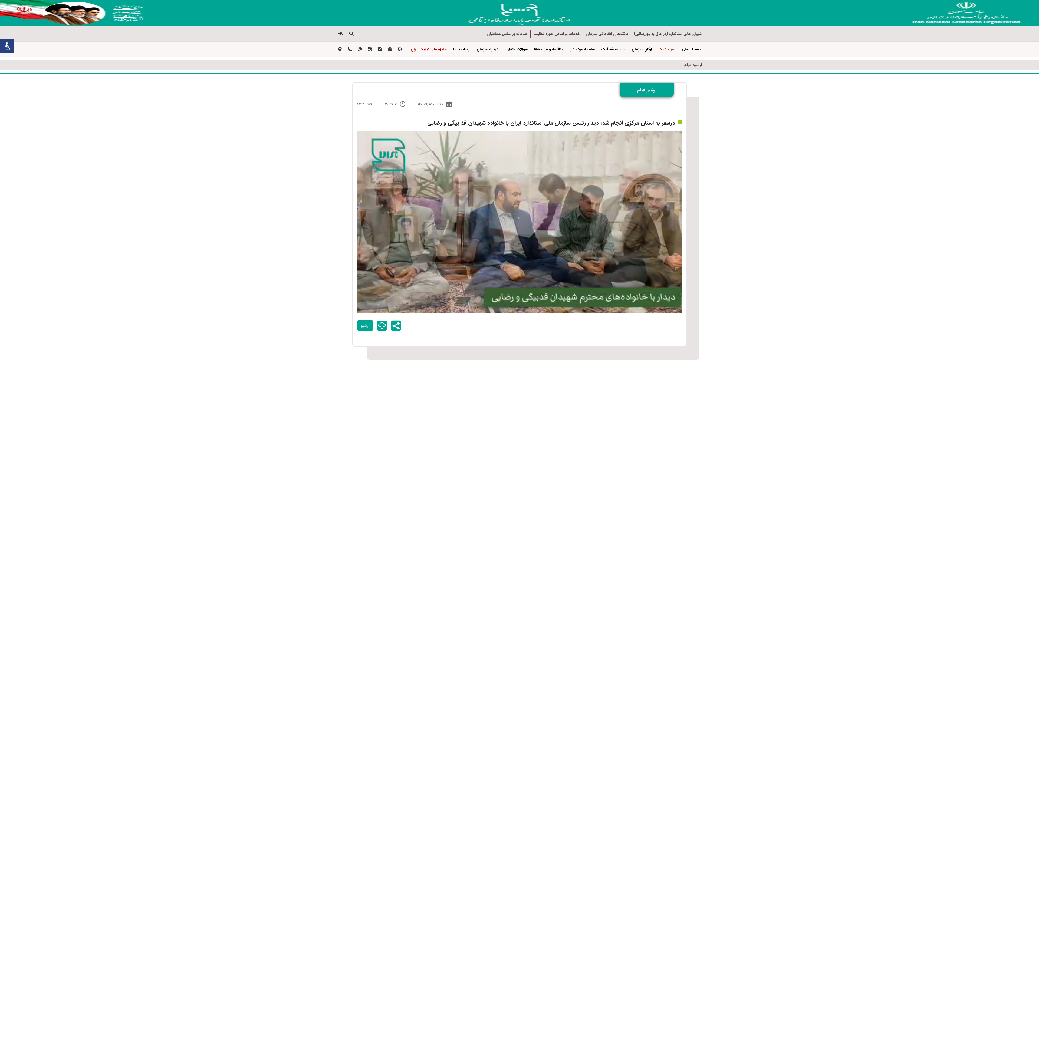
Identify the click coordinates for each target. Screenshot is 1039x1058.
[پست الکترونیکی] (359, 49)
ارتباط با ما (461, 49)
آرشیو (365, 326)
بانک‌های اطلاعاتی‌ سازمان (607, 34)
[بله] (379, 49)
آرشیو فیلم (693, 64)
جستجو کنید (351, 34)
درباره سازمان (487, 49)
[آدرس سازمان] (339, 49)
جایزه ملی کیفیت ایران (429, 49)
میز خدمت (666, 49)
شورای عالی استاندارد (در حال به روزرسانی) (668, 34)
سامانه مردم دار (582, 49)
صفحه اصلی (691, 49)
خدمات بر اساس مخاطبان (507, 34)
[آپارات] (399, 49)
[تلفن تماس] (349, 49)
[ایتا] (369, 49)
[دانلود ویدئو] (381, 326)
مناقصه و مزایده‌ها (549, 49)
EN (340, 34)
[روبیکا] (389, 49)
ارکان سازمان (642, 49)
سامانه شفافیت (613, 49)
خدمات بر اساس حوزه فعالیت (557, 34)
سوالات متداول (516, 49)
